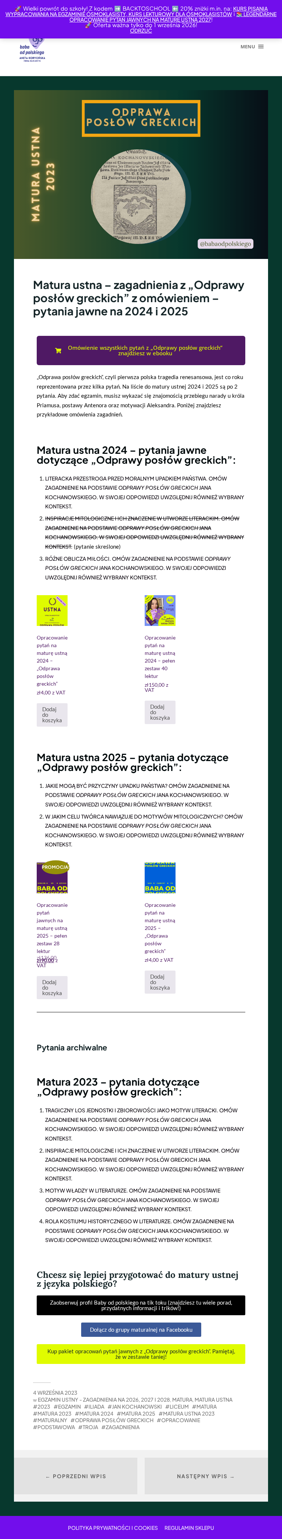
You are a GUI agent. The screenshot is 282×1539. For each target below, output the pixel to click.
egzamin (69, 1406)
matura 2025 (138, 1413)
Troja (90, 1427)
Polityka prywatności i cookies (113, 1527)
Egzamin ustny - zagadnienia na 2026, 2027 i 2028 (104, 1399)
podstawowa (56, 1427)
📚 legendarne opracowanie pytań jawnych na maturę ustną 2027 (172, 17)
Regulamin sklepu (189, 1527)
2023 (43, 1406)
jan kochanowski (137, 1406)
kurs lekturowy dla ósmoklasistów (179, 14)
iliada (96, 1406)
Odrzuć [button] (141, 30)
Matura (182, 1399)
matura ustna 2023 (189, 1413)
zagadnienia (123, 1427)
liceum (179, 1406)
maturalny (52, 1420)
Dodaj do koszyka (52, 714)
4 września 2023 (55, 1392)
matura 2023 (54, 1413)
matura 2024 (96, 1413)
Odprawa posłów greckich (114, 1420)
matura (206, 1406)
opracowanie (180, 1420)
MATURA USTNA (213, 1399)
